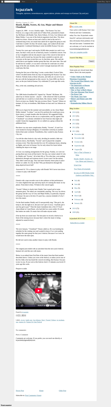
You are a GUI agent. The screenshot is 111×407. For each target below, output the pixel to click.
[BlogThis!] (19, 315)
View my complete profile (78, 52)
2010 (74, 208)
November (78, 138)
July (76, 180)
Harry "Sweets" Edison (49, 320)
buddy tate (29, 320)
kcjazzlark (24, 10)
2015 (74, 116)
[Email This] (17, 315)
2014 (74, 120)
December (78, 134)
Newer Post (20, 391)
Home (41, 391)
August (77, 149)
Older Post (62, 391)
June (76, 184)
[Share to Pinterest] (25, 315)
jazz (17, 322)
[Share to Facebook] (23, 315)
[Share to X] (21, 315)
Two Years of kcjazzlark (82, 169)
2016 (74, 112)
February (77, 199)
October (77, 142)
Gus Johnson (37, 320)
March (76, 196)
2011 (74, 131)
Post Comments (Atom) (33, 395)
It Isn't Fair (77, 165)
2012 (74, 127)
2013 (74, 124)
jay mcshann (60, 320)
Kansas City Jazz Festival (34, 322)
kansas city (22, 322)
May (76, 188)
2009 (74, 212)
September (78, 146)
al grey (23, 320)
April (76, 192)
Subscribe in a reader (77, 223)
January (77, 203)
